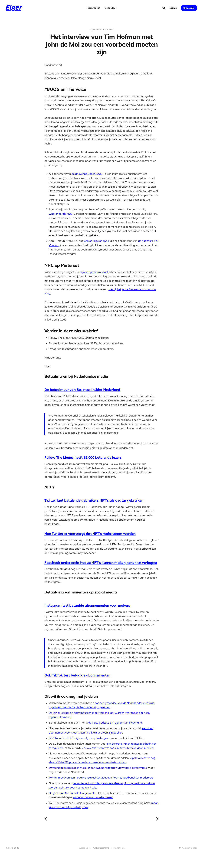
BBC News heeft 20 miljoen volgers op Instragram (79, 738)
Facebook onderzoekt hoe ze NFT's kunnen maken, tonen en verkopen (100, 562)
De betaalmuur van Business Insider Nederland (82, 389)
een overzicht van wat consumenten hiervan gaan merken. (118, 748)
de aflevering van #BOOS (87, 173)
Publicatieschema (100, 847)
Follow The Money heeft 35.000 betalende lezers (83, 457)
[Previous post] (46, 819)
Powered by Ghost (188, 847)
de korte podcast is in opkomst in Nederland (115, 722)
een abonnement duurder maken (93, 797)
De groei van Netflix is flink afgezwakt (72, 793)
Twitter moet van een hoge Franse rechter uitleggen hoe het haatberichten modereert (101, 777)
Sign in (173, 7)
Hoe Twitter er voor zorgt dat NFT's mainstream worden (90, 533)
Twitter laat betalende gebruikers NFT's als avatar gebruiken (93, 500)
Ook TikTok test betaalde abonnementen (77, 675)
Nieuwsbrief (93, 7)
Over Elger (110, 7)
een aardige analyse (96, 240)
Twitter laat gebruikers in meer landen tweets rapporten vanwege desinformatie (98, 767)
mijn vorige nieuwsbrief (94, 272)
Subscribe (189, 8)
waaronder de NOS (61, 213)
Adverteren (119, 847)
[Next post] (156, 819)
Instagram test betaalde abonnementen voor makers (87, 605)
